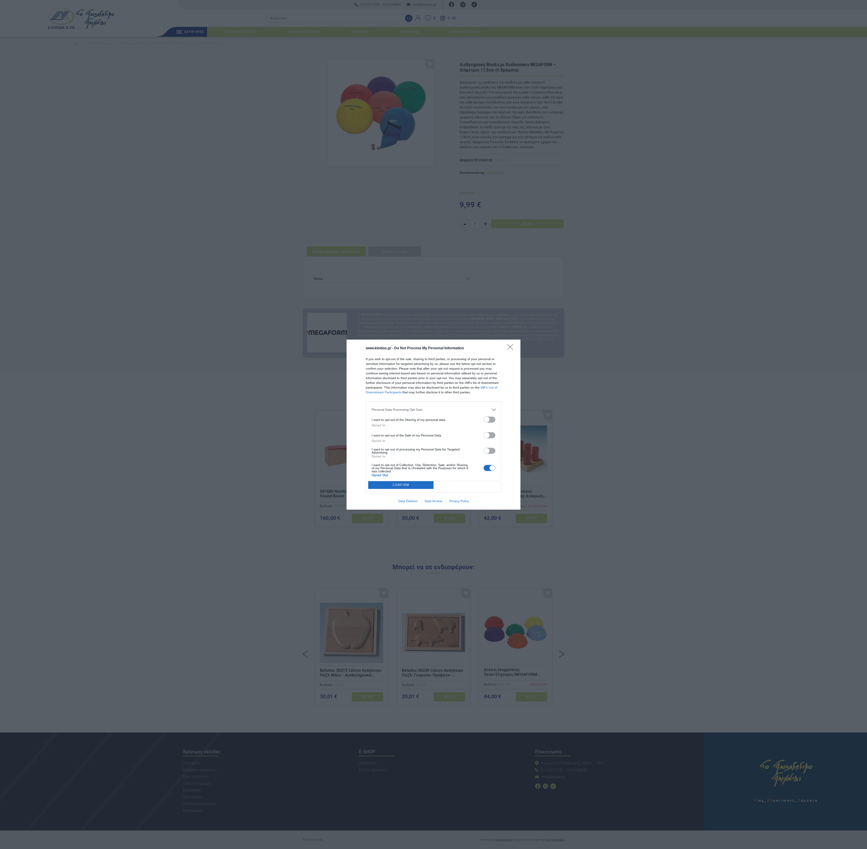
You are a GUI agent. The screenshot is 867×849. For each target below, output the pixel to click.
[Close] (511, 348)
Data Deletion (408, 501)
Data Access (433, 501)
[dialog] (433, 425)
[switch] (489, 420)
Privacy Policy (459, 501)
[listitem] (433, 409)
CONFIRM (401, 485)
